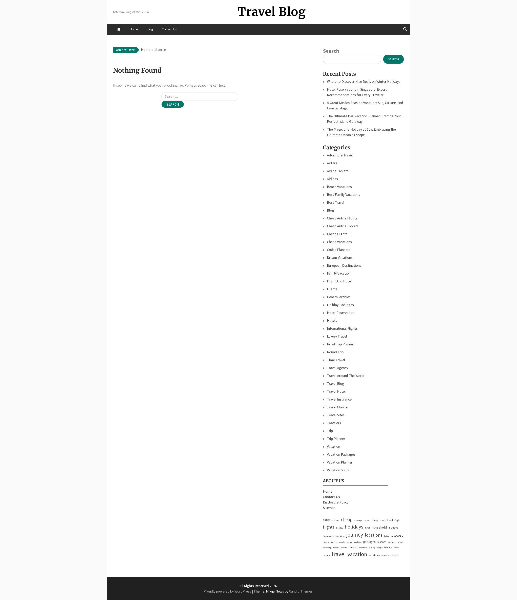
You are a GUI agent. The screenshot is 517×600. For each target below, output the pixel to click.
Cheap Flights (337, 234)
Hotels (332, 320)
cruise (366, 520)
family (383, 520)
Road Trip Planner (340, 344)
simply (372, 547)
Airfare (332, 163)
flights (328, 527)
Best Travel (335, 202)
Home (134, 29)
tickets (326, 555)
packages (369, 542)
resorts (343, 547)
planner (381, 542)
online (349, 542)
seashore (363, 547)
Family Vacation (339, 273)
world (395, 555)
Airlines (332, 178)
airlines (335, 520)
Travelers (334, 423)
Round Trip (335, 352)
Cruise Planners (338, 249)
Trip (330, 430)
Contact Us (169, 29)
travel (339, 554)
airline (327, 520)
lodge (386, 536)
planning (392, 542)
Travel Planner (338, 407)
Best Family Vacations (343, 194)
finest (390, 520)
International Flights (342, 328)
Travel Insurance (339, 399)
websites (385, 555)
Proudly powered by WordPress (228, 591)
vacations (374, 555)
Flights (332, 289)
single (379, 547)
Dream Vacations (340, 257)
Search (331, 50)
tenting (388, 547)
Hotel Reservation (340, 312)
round (353, 547)
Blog (150, 29)
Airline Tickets (337, 171)
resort (336, 547)
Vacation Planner (339, 462)
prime (400, 542)
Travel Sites (336, 415)
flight (397, 520)
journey (354, 534)
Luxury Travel (337, 336)
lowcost (397, 535)
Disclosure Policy (335, 502)
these (396, 547)
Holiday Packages (340, 304)
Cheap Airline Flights (342, 218)
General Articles (339, 297)
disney (374, 520)
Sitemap (329, 507)
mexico (334, 542)
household (379, 527)
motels (342, 542)
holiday (339, 528)
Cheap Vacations (339, 241)
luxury (326, 542)
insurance (339, 536)
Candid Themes (301, 591)
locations (373, 535)
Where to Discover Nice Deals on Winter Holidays (363, 81)
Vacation (333, 446)
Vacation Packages (341, 454)
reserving (327, 547)
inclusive (393, 527)
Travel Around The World (345, 375)
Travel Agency (337, 367)
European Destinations (344, 265)
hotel (367, 528)
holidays (354, 526)
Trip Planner (336, 438)
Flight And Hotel (339, 281)
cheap (346, 519)
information (328, 536)
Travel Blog (271, 11)
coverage (358, 520)
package (357, 542)
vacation (357, 554)
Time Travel (336, 360)
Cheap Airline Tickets (342, 226)
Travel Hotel (336, 391)
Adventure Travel (340, 155)
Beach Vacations (339, 186)
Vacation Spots (338, 470)
